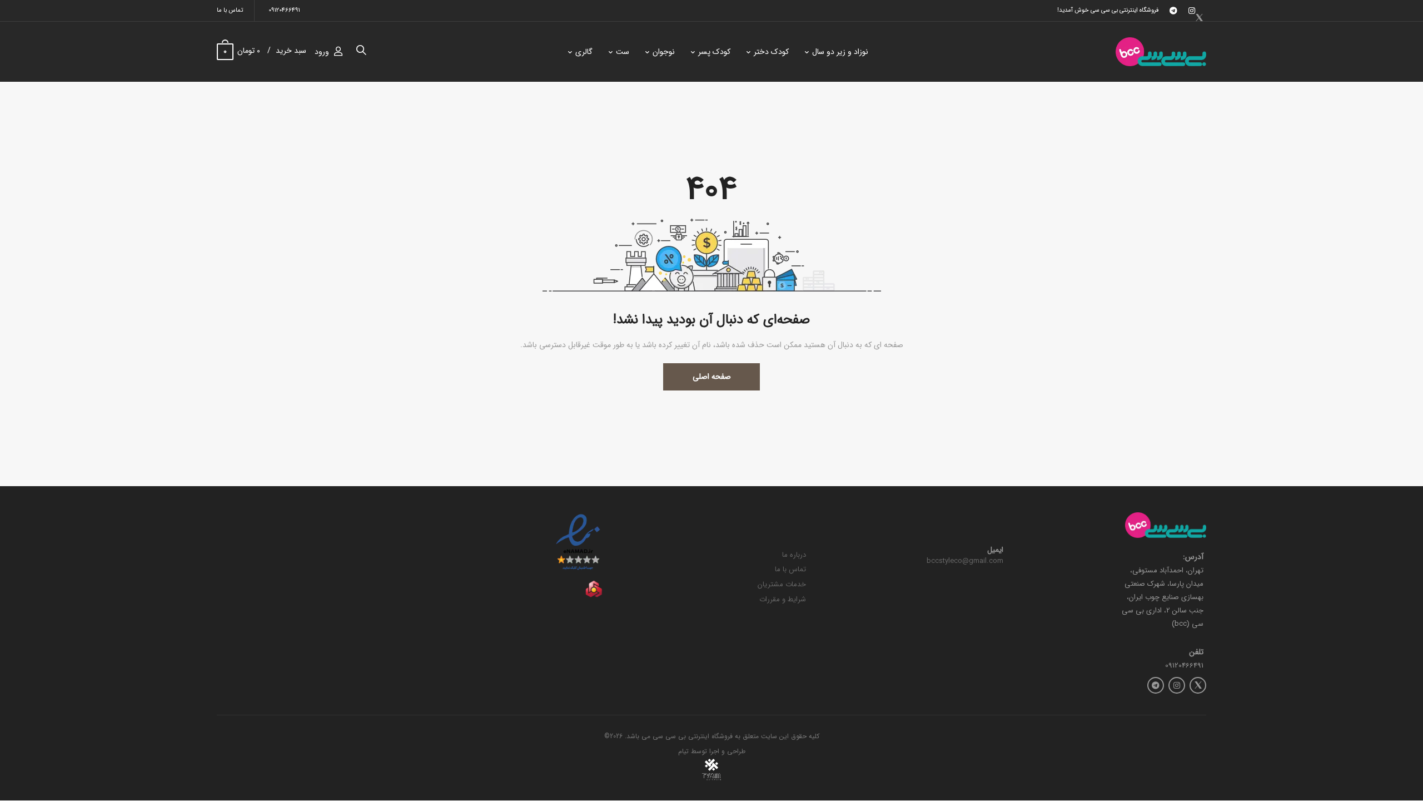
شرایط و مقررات (782, 599)
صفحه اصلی (712, 376)
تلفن (1196, 652)
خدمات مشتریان (782, 584)
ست (622, 52)
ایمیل (995, 550)
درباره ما (794, 555)
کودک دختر (771, 52)
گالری (584, 52)
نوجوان (664, 52)
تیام (683, 751)
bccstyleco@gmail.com (965, 561)
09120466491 (284, 10)
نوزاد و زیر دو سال (840, 52)
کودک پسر (714, 52)
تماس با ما (230, 10)
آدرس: (1193, 557)
